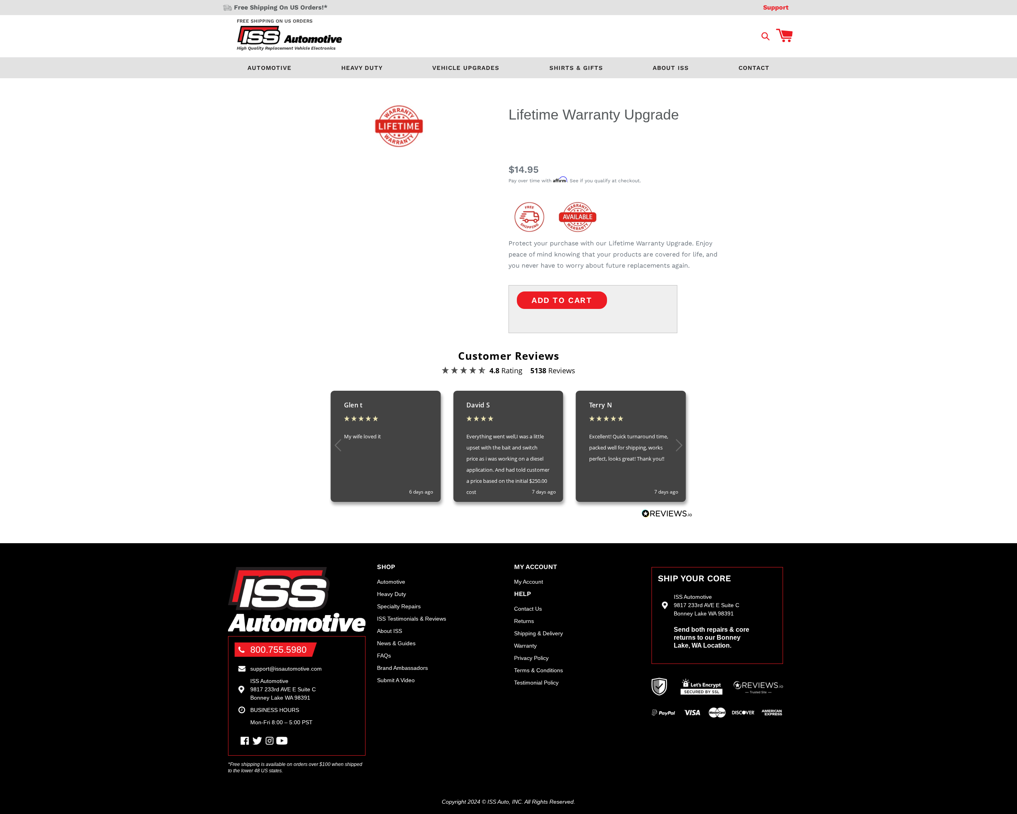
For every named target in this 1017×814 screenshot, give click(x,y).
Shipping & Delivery (538, 633)
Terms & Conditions (538, 670)
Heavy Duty (362, 67)
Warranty (525, 645)
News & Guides (396, 643)
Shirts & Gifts (576, 67)
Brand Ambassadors (402, 668)
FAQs (384, 655)
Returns (524, 621)
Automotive (269, 67)
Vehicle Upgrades (465, 67)
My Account (528, 582)
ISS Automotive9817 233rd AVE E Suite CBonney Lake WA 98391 (283, 689)
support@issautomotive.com (286, 668)
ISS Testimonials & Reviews (411, 618)
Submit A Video (396, 680)
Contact (754, 67)
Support (776, 7)
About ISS (671, 67)
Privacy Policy (531, 658)
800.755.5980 (278, 649)
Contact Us (528, 609)
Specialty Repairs (399, 606)
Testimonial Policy (536, 682)
